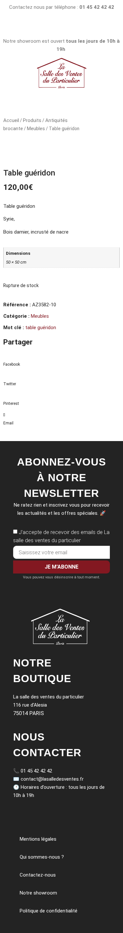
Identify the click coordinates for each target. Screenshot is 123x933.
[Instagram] (45, 27)
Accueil (11, 120)
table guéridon (40, 327)
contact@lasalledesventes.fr (52, 779)
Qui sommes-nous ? (42, 857)
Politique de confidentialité (48, 911)
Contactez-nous (38, 875)
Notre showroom (38, 893)
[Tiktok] (61, 27)
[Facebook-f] (77, 27)
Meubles (36, 128)
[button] (61, 360)
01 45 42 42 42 (36, 771)
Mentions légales (38, 839)
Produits (32, 120)
